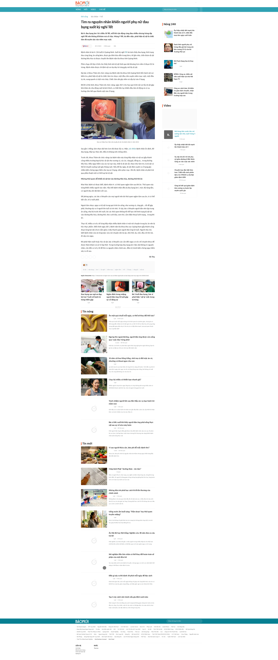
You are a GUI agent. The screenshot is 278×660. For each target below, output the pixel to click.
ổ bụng (129, 269)
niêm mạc (110, 269)
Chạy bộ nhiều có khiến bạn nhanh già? (125, 380)
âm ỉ (97, 269)
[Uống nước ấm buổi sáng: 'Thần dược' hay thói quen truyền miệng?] (94, 519)
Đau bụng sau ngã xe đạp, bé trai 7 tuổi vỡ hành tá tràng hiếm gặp (91, 297)
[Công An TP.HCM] (176, 180)
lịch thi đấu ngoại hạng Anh (131, 636)
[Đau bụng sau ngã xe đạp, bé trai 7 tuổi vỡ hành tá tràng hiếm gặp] (92, 285)
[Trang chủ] (82, 4)
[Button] (201, 9)
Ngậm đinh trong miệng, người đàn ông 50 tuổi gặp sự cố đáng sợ (117, 297)
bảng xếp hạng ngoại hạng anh (85, 629)
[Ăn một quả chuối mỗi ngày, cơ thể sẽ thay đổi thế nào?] (94, 323)
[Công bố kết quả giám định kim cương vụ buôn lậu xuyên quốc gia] (168, 189)
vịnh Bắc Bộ (157, 627)
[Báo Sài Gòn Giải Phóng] (177, 150)
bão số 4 (142, 627)
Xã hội (149, 629)
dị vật (84, 269)
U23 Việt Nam (124, 627)
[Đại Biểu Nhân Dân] (110, 539)
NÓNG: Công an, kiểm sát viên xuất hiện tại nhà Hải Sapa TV (183, 76)
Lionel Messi (165, 627)
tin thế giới (121, 629)
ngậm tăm (118, 269)
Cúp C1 (144, 629)
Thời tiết (111, 634)
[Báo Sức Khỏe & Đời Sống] (111, 383)
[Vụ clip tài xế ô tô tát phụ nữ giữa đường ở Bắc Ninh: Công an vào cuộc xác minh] (168, 160)
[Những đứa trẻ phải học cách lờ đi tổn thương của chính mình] (94, 497)
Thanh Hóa (130, 631)
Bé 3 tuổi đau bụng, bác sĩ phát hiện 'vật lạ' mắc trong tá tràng (143, 297)
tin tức (163, 636)
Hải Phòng (79, 636)
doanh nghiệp (114, 631)
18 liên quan (120, 318)
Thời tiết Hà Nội (157, 629)
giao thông (184, 634)
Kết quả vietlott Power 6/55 (84, 634)
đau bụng (91, 269)
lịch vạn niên (181, 636)
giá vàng (123, 631)
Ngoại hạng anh (103, 634)
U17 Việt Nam (175, 634)
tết (124, 269)
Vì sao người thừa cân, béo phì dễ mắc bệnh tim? (129, 448)
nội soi (142, 269)
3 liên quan (181, 164)
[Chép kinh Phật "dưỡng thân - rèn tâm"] (94, 476)
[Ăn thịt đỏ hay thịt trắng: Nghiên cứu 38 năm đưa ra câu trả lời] (94, 540)
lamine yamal (134, 627)
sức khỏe (132, 149)
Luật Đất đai (183, 631)
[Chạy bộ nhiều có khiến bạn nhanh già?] (94, 387)
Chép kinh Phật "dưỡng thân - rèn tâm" (125, 469)
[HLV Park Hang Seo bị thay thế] (168, 64)
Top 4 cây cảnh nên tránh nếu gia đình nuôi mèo (128, 597)
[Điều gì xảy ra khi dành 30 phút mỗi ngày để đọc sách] (94, 583)
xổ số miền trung (168, 629)
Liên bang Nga (145, 631)
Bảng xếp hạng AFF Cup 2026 (92, 636)
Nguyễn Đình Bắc (102, 627)
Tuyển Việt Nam (172, 636)
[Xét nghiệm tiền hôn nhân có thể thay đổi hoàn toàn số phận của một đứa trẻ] (94, 561)
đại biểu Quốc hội (107, 629)
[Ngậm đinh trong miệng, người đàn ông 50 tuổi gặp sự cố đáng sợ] (118, 285)
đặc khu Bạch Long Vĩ (154, 636)
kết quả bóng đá (190, 629)
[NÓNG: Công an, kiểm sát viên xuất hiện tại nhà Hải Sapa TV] (168, 77)
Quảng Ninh (106, 631)
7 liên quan (182, 149)
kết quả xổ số (135, 634)
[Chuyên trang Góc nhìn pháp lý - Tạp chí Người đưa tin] (175, 98)
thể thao (143, 636)
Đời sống (84, 17)
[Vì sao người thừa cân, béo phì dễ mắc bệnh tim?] (94, 455)
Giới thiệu (78, 648)
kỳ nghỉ (103, 269)
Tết (126, 52)
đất (115, 629)
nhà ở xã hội (154, 631)
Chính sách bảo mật (80, 651)
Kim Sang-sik (119, 634)
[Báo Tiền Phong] (176, 82)
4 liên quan (119, 578)
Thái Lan (137, 631)
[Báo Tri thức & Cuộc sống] (83, 302)
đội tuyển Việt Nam (107, 636)
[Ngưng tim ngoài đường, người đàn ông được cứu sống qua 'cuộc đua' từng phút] (94, 344)
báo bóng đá (118, 636)
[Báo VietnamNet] (85, 46)
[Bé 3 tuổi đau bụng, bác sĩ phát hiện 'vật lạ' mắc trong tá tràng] (143, 285)
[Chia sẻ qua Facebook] (82, 257)
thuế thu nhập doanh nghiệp (85, 639)
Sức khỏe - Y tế (97, 17)
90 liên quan (183, 193)
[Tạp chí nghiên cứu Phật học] (112, 472)
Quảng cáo (78, 653)
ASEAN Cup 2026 (81, 631)
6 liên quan (107, 46)
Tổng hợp (96, 648)
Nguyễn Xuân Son (194, 634)
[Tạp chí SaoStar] (176, 66)
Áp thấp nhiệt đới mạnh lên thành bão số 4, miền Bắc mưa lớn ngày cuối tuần (184, 33)
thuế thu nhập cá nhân (94, 631)
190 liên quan (182, 180)
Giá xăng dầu (181, 627)
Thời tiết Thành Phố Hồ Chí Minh (161, 634)
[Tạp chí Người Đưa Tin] (108, 302)
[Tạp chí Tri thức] (110, 496)
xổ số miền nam (145, 634)
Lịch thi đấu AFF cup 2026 (133, 629)
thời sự (173, 627)
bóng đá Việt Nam (114, 627)
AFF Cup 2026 (91, 627)
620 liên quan (121, 450)
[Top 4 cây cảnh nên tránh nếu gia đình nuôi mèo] (94, 604)
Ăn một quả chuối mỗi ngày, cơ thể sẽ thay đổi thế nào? (132, 316)
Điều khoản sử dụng (80, 650)
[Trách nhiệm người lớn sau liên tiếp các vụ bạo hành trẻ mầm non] (94, 408)
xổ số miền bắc (179, 629)
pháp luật (149, 627)
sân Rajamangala (81, 627)
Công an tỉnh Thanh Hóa (171, 631)
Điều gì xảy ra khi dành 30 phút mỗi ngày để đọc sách (130, 576)
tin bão (98, 629)
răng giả (135, 269)
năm (95, 634)
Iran (162, 631)
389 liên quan (124, 342)
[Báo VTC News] (176, 38)
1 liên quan (120, 406)
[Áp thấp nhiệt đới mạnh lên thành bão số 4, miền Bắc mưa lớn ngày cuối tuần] (168, 33)
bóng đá (127, 634)
